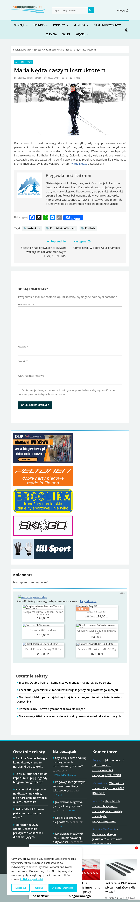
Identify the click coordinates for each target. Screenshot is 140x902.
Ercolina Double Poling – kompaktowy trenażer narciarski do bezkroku (65, 682)
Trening (39, 25)
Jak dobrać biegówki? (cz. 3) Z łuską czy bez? (68, 804)
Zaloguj (121, 10)
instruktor (33, 228)
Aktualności (23, 61)
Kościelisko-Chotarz (62, 228)
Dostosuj (20, 887)
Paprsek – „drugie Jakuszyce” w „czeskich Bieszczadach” (107, 839)
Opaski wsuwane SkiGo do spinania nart (96, 632)
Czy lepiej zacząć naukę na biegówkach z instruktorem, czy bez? (69, 762)
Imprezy (59, 25)
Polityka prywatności (31, 879)
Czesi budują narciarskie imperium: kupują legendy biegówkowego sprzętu (68, 690)
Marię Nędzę (79, 163)
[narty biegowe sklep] (33, 597)
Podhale (90, 228)
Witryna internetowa (31, 376)
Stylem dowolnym (107, 25)
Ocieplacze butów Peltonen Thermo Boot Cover (43, 613)
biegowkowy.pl (88, 601)
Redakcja (113, 897)
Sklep (66, 34)
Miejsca (79, 25)
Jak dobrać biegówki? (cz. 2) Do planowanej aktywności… (68, 838)
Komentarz (26, 304)
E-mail (23, 361)
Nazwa (23, 347)
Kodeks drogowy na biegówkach (67, 820)
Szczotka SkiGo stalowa (43, 630)
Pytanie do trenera (65, 774)
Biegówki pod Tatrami (30, 77)
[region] (44, 871)
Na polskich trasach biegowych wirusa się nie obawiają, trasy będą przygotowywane (107, 811)
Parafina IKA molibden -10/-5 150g (97, 649)
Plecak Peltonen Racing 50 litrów (43, 649)
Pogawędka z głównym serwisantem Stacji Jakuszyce (69, 786)
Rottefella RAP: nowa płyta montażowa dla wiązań (120, 887)
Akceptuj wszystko (62, 887)
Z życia (51, 34)
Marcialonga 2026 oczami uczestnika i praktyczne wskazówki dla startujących (70, 716)
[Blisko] (78, 850)
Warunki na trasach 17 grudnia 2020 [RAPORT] (108, 788)
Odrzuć (39, 887)
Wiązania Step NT (97, 611)
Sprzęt (19, 25)
